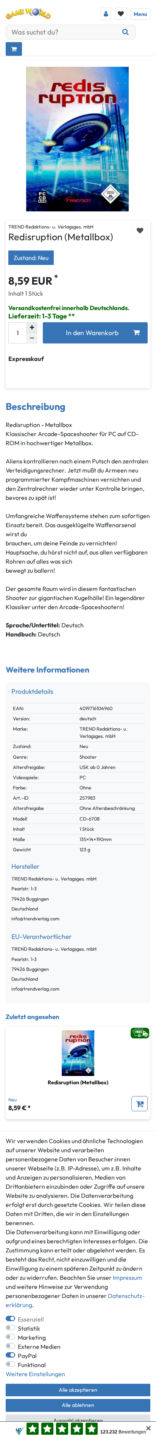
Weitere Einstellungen (35, 1374)
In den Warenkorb (92, 332)
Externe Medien (39, 1346)
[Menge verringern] (32, 338)
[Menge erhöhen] (32, 327)
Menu (140, 14)
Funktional (32, 1365)
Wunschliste (140, 231)
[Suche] (126, 32)
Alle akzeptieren (78, 1389)
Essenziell (31, 1319)
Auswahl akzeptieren (78, 1420)
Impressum (127, 1277)
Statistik (29, 1328)
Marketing (32, 1337)
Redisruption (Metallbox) (78, 1082)
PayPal (27, 1355)
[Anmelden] (106, 14)
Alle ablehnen (78, 1405)
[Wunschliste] (120, 13)
